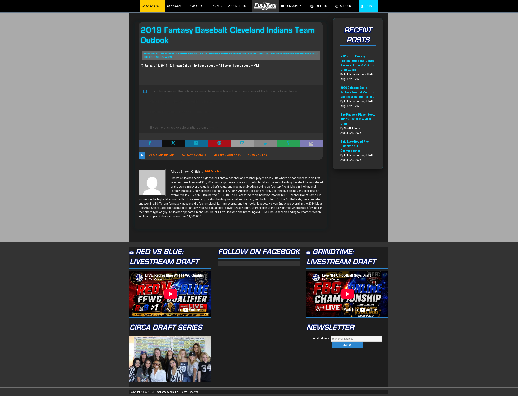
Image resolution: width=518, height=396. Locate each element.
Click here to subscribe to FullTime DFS (180, 112)
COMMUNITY (293, 6)
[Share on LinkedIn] (196, 143)
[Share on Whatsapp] (288, 143)
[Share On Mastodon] (311, 143)
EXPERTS (321, 6)
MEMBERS (152, 6)
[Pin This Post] (219, 143)
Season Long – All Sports (215, 65)
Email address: (322, 338)
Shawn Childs (182, 65)
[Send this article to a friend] (242, 143)
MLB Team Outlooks (227, 155)
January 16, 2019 (155, 65)
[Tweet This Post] (173, 143)
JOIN (369, 6)
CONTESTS (238, 6)
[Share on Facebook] (150, 143)
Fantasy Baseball (194, 155)
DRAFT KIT (195, 6)
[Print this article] (265, 143)
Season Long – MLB (246, 65)
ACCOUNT (346, 6)
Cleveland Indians (161, 155)
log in (213, 127)
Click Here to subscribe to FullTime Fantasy (183, 102)
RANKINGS (174, 6)
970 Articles (213, 171)
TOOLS (214, 6)
